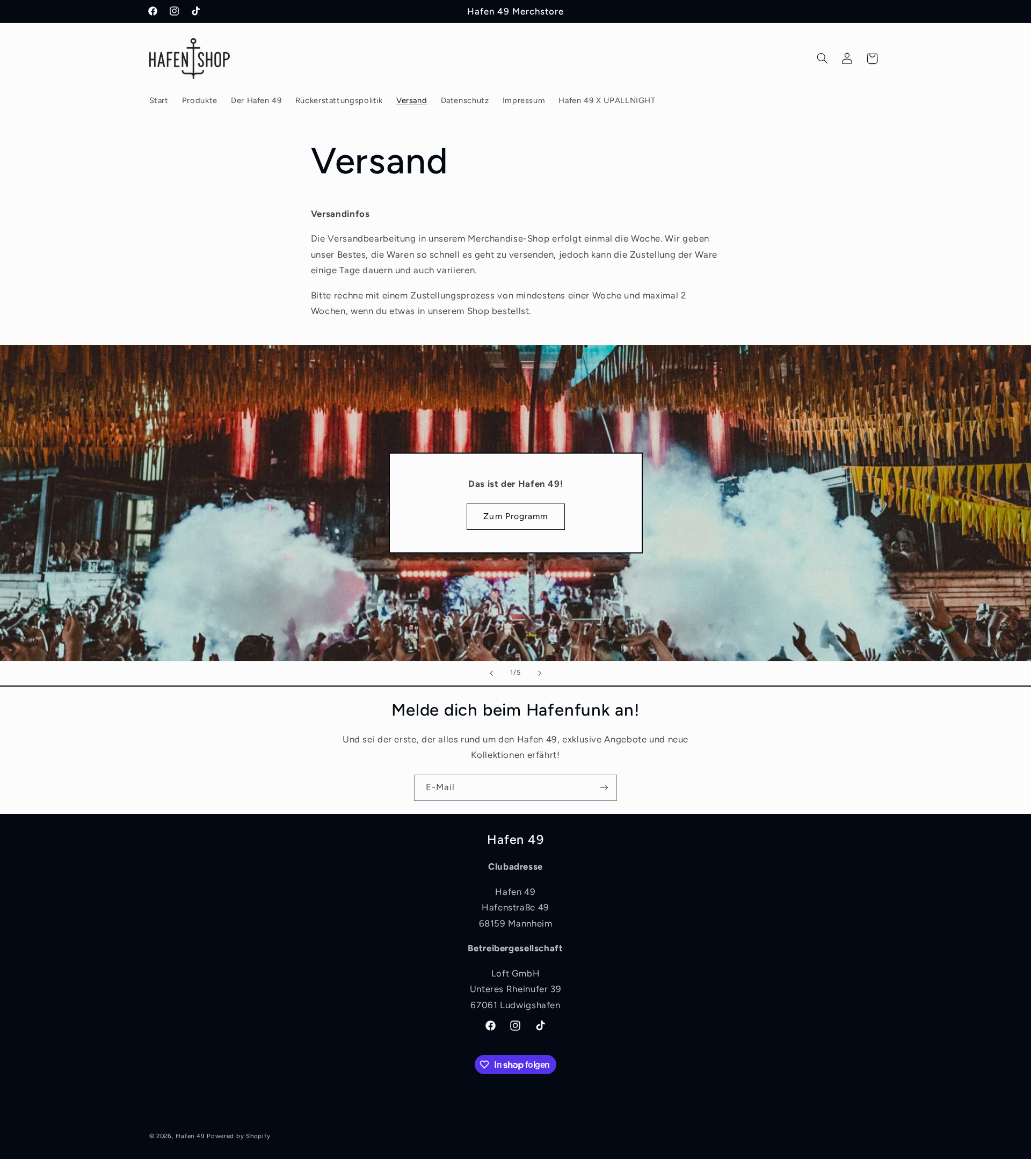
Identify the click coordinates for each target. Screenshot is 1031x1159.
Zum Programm (515, 516)
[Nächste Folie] (539, 673)
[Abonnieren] (604, 788)
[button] (822, 58)
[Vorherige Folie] (491, 673)
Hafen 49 (190, 1136)
